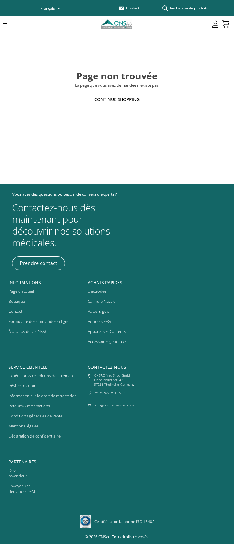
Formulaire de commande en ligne (39, 321)
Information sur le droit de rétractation (43, 396)
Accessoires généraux (107, 341)
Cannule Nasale (101, 301)
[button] (13, 24)
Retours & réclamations (29, 406)
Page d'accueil (21, 291)
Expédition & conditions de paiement (41, 375)
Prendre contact (38, 263)
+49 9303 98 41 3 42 (110, 392)
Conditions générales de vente (35, 416)
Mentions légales (23, 426)
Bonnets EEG (99, 321)
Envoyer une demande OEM (22, 488)
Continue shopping (117, 99)
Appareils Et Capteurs (107, 331)
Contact (15, 311)
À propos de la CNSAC (28, 331)
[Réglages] (215, 24)
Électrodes (97, 291)
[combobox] (54, 8)
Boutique (17, 301)
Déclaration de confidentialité (35, 436)
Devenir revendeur (18, 473)
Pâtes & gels (98, 311)
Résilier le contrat (24, 386)
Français (48, 8)
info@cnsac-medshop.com (115, 405)
